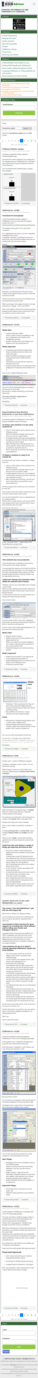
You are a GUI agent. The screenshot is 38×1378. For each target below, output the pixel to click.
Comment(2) (26, 318)
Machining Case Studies (10, 55)
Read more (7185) (12, 669)
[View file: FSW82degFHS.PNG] (12, 196)
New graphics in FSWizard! (11, 89)
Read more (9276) (12, 405)
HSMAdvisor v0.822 (10, 1206)
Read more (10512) (12, 318)
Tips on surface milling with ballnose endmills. (17, 68)
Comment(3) (26, 203)
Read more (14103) (12, 1199)
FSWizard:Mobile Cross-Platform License (15, 63)
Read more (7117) (11, 1024)
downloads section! (15, 1214)
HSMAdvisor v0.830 (10, 1031)
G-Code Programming (9, 35)
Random (5, 46)
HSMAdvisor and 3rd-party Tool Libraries (15, 87)
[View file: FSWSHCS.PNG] (12, 181)
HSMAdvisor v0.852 (10, 676)
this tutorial (15, 1223)
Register (6, 1351)
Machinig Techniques (9, 38)
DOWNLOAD (25, 1038)
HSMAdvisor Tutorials (9, 49)
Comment (24, 405)
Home (4, 123)
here (21, 1375)
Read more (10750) (12, 203)
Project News (6, 52)
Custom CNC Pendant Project (12, 95)
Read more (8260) (12, 894)
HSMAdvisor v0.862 (10, 554)
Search (25, 128)
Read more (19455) (12, 749)
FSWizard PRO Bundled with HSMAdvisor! (16, 65)
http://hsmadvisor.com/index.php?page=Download (18, 225)
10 (31, 140)
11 (35, 140)
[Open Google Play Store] (19, 24)
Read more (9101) (12, 547)
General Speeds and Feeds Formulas (14, 76)
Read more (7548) (12, 1308)
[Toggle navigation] (34, 4)
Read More (6, 401)
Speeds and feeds (8, 41)
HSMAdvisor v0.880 (10, 210)
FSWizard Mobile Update (13, 149)
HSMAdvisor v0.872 (10, 325)
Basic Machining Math (9, 44)
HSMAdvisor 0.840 (10, 756)
